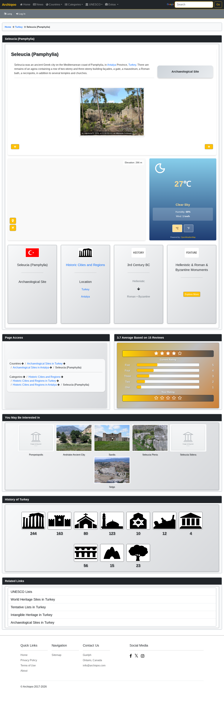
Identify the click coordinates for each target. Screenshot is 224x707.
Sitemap (56, 655)
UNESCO (95, 4)
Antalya (111, 64)
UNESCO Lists (21, 591)
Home (26, 4)
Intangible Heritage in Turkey (31, 615)
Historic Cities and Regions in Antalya (35, 384)
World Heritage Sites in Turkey (33, 599)
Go (218, 4)
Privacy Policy (28, 660)
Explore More (192, 294)
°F (188, 228)
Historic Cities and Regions (85, 265)
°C (177, 228)
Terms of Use (28, 665)
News (40, 4)
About (23, 670)
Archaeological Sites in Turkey (45, 363)
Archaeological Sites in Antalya (31, 367)
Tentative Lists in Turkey (28, 607)
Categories (74, 4)
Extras (112, 4)
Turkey (19, 27)
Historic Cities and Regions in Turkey (35, 380)
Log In (22, 13)
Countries (54, 4)
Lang (9, 13)
